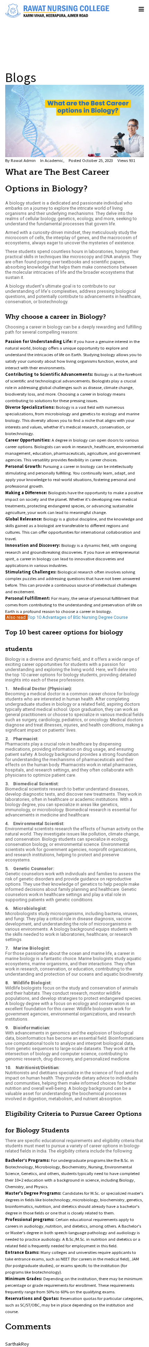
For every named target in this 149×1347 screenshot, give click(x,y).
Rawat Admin (23, 160)
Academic (54, 160)
